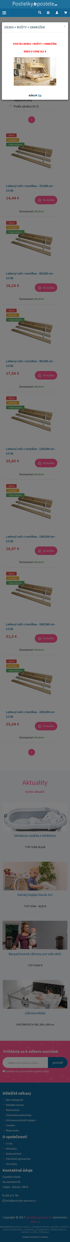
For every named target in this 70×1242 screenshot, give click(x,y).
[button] (48, 12)
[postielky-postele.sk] (35, 4)
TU (39, 95)
